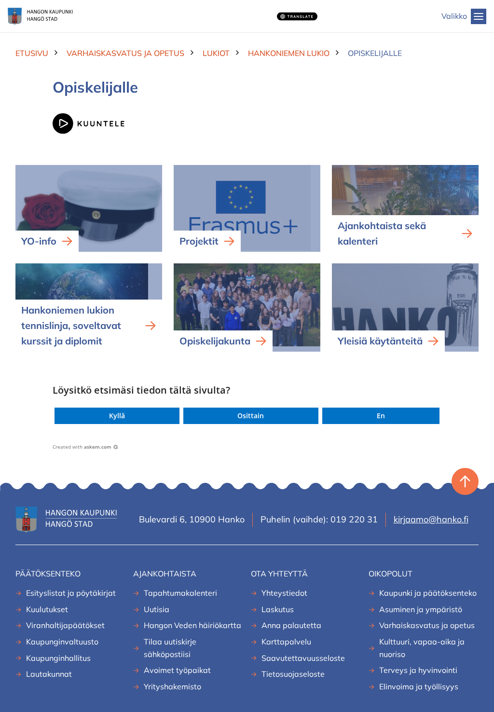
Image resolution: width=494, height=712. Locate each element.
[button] (117, 416)
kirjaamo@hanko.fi (431, 519)
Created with (82, 446)
